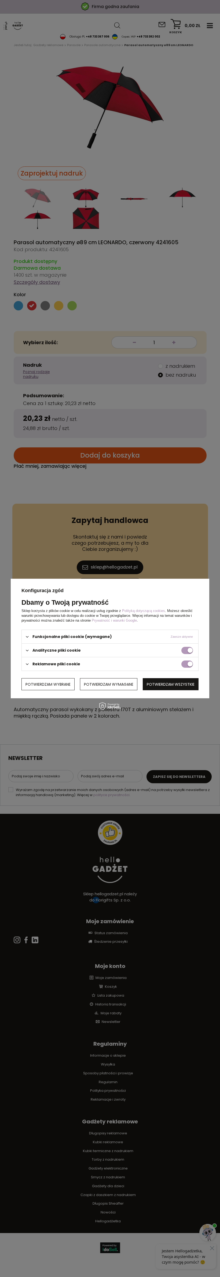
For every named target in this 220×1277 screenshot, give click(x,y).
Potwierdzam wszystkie (171, 684)
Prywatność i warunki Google (114, 620)
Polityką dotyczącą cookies (143, 611)
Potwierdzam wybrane (48, 684)
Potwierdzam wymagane (108, 684)
